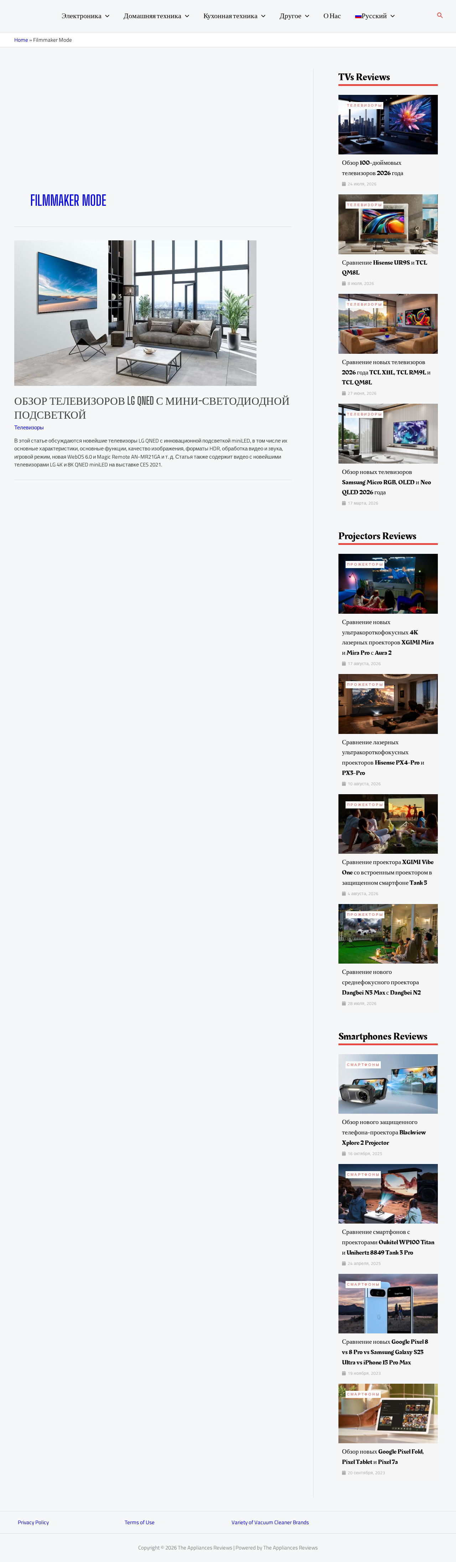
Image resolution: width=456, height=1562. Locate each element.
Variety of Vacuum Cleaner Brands (270, 1522)
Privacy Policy (33, 1522)
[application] (105, 16)
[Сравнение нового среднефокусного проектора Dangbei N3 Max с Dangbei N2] (388, 933)
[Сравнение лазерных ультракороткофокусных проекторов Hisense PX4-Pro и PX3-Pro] (388, 703)
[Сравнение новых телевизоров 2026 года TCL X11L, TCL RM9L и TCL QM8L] (388, 323)
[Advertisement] (153, 138)
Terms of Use (140, 1522)
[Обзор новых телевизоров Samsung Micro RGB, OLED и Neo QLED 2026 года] (388, 433)
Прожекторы (365, 564)
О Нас (332, 16)
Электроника (82, 16)
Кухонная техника (230, 16)
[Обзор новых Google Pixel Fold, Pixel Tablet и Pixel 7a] (388, 1413)
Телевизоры (29, 427)
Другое (290, 16)
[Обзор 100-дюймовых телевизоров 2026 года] (388, 124)
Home (21, 40)
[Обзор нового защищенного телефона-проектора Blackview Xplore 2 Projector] (388, 1083)
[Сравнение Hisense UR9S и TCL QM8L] (388, 224)
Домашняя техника (152, 16)
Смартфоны (363, 1064)
